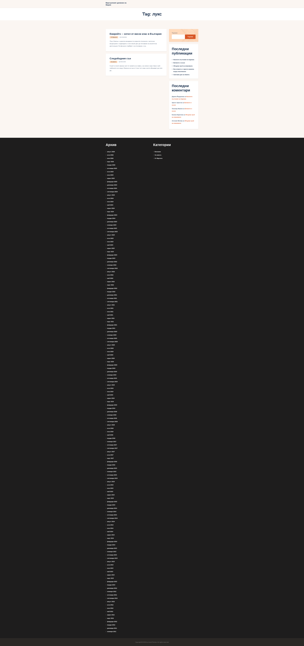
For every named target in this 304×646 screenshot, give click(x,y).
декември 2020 (112, 331)
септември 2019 (112, 381)
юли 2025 (110, 171)
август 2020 (111, 345)
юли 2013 (110, 565)
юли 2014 (110, 525)
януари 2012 (111, 625)
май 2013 (110, 571)
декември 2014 (112, 508)
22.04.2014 (124, 37)
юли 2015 (110, 485)
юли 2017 (110, 455)
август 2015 (111, 481)
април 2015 (111, 495)
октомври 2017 (112, 445)
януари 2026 (111, 165)
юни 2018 (110, 431)
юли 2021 (110, 308)
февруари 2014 (112, 541)
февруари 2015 (112, 501)
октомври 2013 (112, 555)
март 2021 (110, 321)
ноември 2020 (111, 335)
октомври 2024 (112, 188)
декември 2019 (112, 371)
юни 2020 (110, 351)
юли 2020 (110, 348)
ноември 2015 (111, 471)
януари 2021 (111, 328)
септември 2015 (112, 478)
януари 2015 (111, 505)
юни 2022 (110, 275)
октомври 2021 (112, 298)
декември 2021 (112, 295)
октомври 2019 (112, 378)
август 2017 (111, 451)
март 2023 (110, 251)
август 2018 (111, 425)
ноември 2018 (111, 415)
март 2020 (110, 361)
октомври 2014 (112, 515)
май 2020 (110, 355)
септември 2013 (112, 558)
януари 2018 (111, 438)
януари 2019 (111, 408)
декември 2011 (112, 628)
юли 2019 (110, 388)
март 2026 (110, 161)
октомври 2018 (112, 418)
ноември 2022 (111, 265)
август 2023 (111, 235)
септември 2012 (112, 598)
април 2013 (110, 575)
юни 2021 (110, 311)
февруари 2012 (112, 621)
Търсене (174, 33)
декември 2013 (112, 548)
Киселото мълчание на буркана (183, 59)
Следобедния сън (120, 58)
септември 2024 (112, 191)
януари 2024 (111, 218)
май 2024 (110, 205)
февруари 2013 (112, 581)
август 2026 (111, 151)
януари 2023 (111, 258)
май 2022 (110, 278)
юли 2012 (110, 605)
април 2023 (111, 248)
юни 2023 (110, 241)
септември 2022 (112, 268)
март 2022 (110, 285)
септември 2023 (112, 231)
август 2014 (111, 521)
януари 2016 (111, 465)
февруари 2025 (112, 181)
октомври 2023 (112, 228)
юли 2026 (110, 155)
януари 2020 (111, 368)
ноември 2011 (111, 631)
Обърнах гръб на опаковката (182, 66)
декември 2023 (112, 221)
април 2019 (111, 398)
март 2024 (110, 211)
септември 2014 (112, 518)
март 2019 (110, 401)
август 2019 (111, 385)
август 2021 (111, 305)
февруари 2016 (112, 461)
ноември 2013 (111, 551)
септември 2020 (112, 341)
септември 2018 (112, 421)
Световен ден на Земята (181, 74)
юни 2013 (110, 568)
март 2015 (110, 498)
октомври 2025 (112, 168)
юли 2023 (110, 238)
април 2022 (111, 281)
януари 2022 (111, 291)
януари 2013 (111, 585)
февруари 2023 (112, 255)
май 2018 (110, 435)
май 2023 (110, 245)
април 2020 (111, 358)
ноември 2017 (111, 441)
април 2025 (111, 178)
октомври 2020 (112, 338)
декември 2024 (112, 185)
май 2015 (110, 491)
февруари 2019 (112, 405)
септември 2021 (112, 301)
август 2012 (111, 601)
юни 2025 (110, 175)
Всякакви (158, 151)
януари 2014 (111, 545)
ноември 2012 (111, 591)
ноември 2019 (111, 375)
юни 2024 (110, 201)
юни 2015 (110, 488)
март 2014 (110, 538)
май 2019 (110, 395)
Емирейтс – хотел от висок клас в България (136, 34)
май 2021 (110, 315)
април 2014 (111, 535)
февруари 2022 (112, 288)
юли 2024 (110, 198)
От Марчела (114, 37)
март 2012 (110, 618)
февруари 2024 (112, 215)
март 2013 (110, 578)
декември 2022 (112, 261)
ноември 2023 (111, 225)
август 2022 (111, 271)
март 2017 (110, 458)
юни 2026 (110, 158)
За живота (113, 62)
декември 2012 (112, 588)
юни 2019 (110, 391)
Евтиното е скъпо (179, 63)
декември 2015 (112, 468)
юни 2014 (110, 528)
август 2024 (111, 195)
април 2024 (111, 208)
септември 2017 (112, 448)
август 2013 (111, 561)
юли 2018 (110, 428)
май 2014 (110, 531)
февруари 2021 (112, 325)
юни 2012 (110, 608)
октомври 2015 (112, 475)
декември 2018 (112, 411)
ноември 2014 (111, 511)
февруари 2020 (112, 365)
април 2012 (111, 615)
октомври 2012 (112, 595)
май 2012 (110, 611)
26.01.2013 (123, 62)
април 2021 (111, 318)
